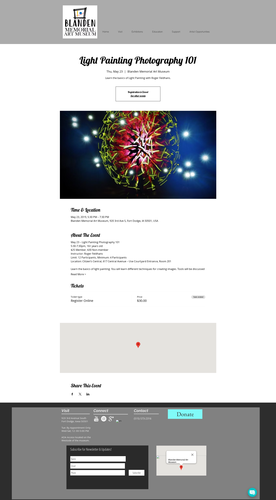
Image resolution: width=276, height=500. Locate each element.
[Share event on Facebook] (72, 394)
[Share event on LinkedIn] (87, 394)
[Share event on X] (80, 394)
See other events (138, 95)
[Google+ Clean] (111, 418)
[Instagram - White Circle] (103, 418)
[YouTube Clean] (96, 418)
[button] (159, 32)
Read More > (78, 274)
